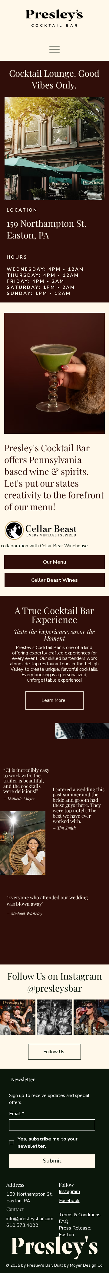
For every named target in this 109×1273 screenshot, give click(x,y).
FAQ (63, 1221)
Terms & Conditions (80, 1214)
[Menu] (54, 49)
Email (16, 1113)
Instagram (69, 1191)
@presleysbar (54, 988)
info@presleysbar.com (29, 1218)
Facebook (69, 1200)
